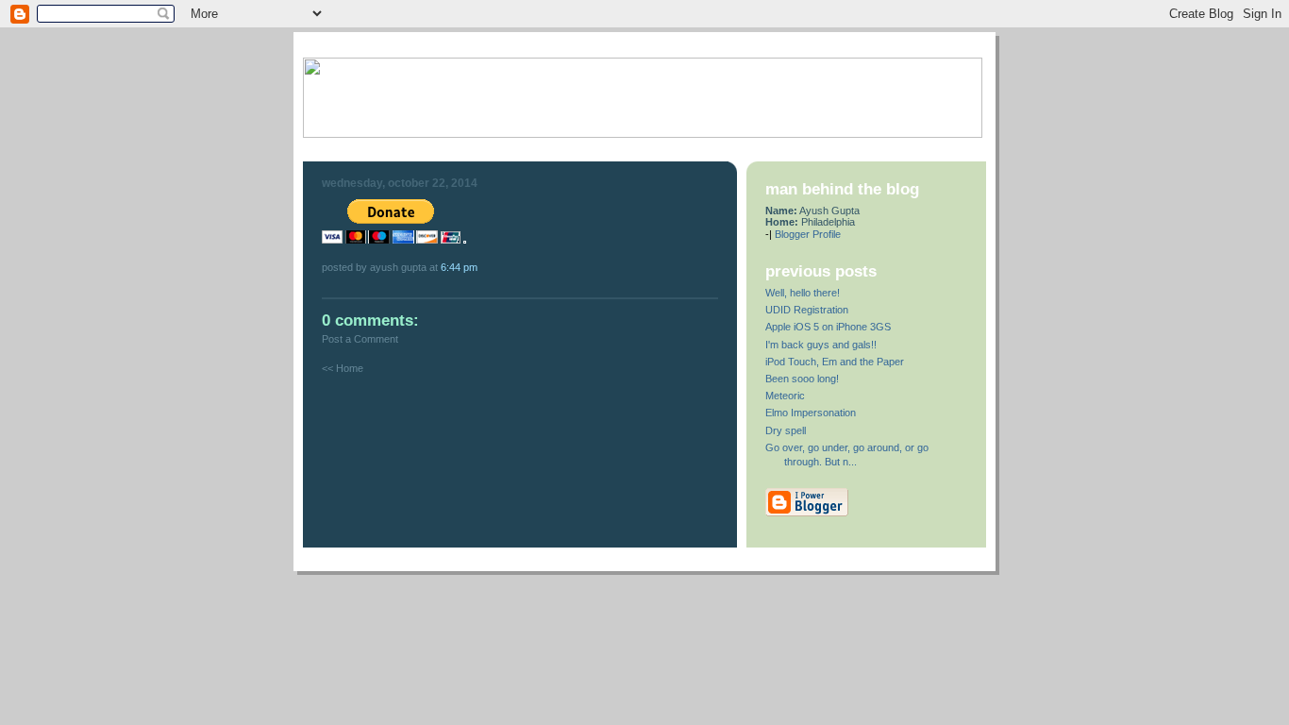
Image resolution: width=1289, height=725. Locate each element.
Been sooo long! (802, 378)
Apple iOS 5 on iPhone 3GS (828, 326)
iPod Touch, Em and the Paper (834, 361)
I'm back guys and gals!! (821, 344)
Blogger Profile (808, 234)
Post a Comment (360, 339)
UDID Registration (806, 309)
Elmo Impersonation (810, 412)
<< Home (342, 368)
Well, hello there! (802, 292)
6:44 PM (459, 267)
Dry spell (785, 430)
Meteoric (785, 395)
